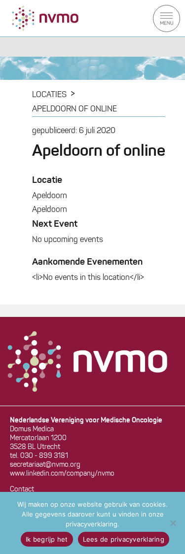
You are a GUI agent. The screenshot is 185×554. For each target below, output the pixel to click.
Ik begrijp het (47, 539)
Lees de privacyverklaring (123, 539)
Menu (166, 18)
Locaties (49, 95)
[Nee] (173, 523)
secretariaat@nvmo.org (45, 465)
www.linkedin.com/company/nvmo (62, 474)
